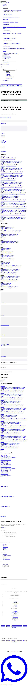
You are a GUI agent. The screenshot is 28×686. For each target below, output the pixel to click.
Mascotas (13, 53)
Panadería (10, 11)
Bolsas (16, 53)
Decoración (13, 38)
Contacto (5, 545)
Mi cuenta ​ (5, 549)
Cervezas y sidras (9, 33)
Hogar (4, 556)
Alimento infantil (6, 48)
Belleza (18, 43)
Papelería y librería (7, 53)
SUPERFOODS (3, 356)
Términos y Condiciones (17, 626)
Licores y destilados (17, 33)
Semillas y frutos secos (17, 27)
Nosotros (5, 544)
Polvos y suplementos (7, 27)
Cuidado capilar (14, 43)
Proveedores (5, 547)
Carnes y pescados (7, 555)
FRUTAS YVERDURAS (3, 336)
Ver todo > (3, 156)
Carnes (4, 16)
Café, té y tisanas (10, 22)
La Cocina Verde (15, 11)
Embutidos (17, 16)
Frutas (4, 10)
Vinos (4, 33)
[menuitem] (4, 4)
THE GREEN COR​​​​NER (11, 86)
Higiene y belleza (6, 559)
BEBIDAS (2, 315)
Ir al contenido (3, 1)
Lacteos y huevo (13, 10)
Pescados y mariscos (10, 16)
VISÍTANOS (3, 527)
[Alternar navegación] (1, 66)
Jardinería (9, 38)
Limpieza (5, 38)
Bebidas (6, 11)
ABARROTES (3, 302)
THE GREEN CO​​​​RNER (6, 117)
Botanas (16, 22)
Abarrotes (5, 557)
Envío (4, 548)
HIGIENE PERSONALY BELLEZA (5, 345)
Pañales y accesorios (21, 48)
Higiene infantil (13, 48)
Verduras (8, 10)
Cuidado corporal (6, 43)
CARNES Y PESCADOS (5, 325)
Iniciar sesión (6, 61)
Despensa (5, 22)
